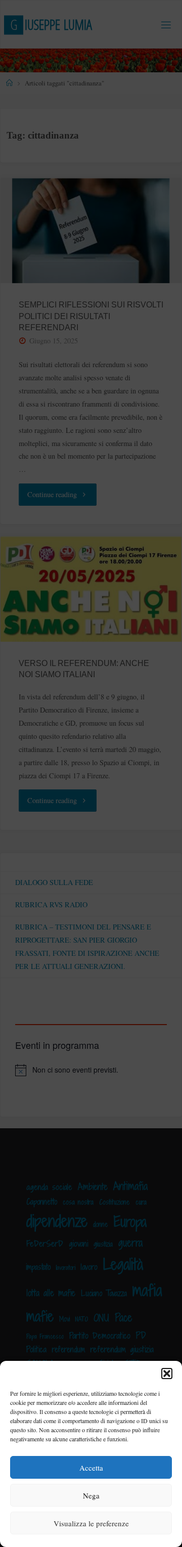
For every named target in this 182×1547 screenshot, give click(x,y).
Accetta (91, 1468)
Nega (91, 1495)
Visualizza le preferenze (91, 1523)
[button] (167, 1373)
